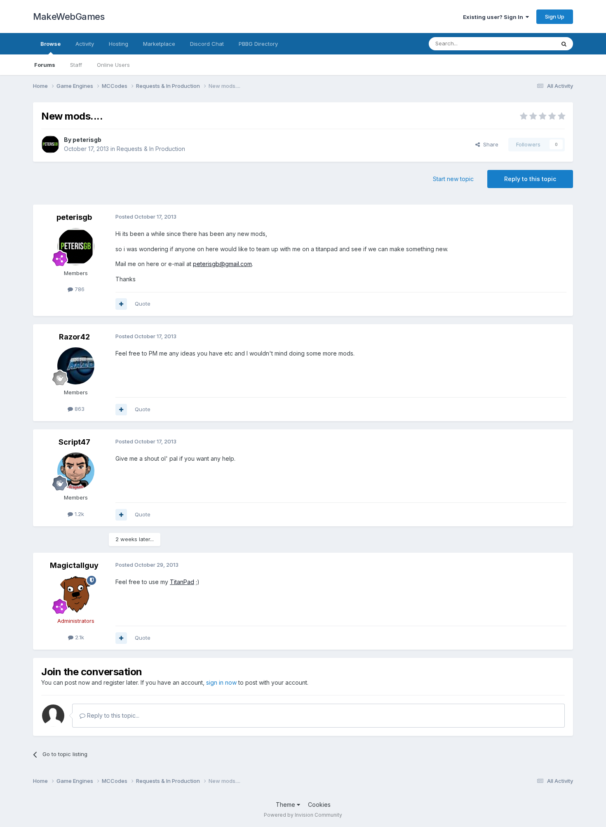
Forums (44, 64)
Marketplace (159, 43)
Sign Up (554, 16)
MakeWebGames (68, 16)
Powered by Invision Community (303, 815)
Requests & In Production (151, 148)
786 (79, 289)
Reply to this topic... (112, 715)
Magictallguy (74, 565)
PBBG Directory (258, 43)
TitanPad (182, 581)
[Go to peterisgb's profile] (50, 144)
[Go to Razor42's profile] (75, 365)
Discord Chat (207, 43)
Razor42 (74, 336)
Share (489, 144)
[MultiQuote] (121, 304)
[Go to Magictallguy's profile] (75, 594)
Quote (142, 303)
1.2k (78, 514)
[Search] (564, 43)
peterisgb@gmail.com (222, 263)
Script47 (74, 442)
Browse (50, 43)
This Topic (531, 43)
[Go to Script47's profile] (75, 471)
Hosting (118, 43)
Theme (286, 804)
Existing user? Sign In (494, 17)
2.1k (78, 637)
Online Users (113, 64)
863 (79, 408)
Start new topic (453, 178)
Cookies (319, 804)
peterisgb (87, 139)
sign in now (221, 682)
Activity (84, 43)
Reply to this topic (530, 178)
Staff (76, 64)
